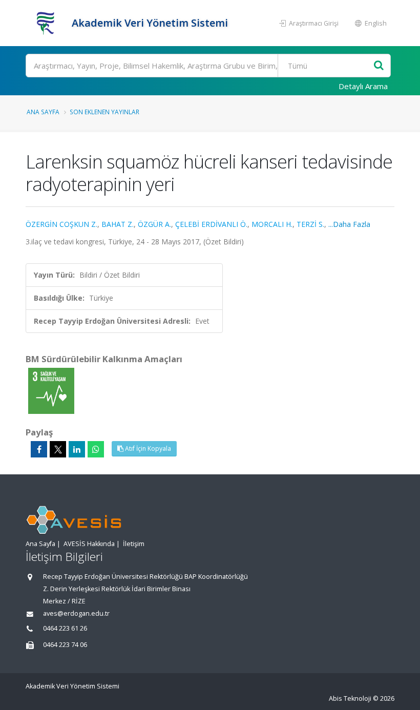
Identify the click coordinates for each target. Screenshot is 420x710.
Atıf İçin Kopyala (147, 448)
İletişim (133, 543)
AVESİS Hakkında (89, 543)
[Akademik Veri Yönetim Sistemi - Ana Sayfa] (47, 23)
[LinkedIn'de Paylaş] (77, 449)
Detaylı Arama (363, 86)
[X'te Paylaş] (58, 449)
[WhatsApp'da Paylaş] (96, 449)
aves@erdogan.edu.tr (76, 613)
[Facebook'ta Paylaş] (39, 449)
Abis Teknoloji (350, 698)
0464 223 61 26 (65, 628)
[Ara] (378, 65)
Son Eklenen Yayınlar (104, 112)
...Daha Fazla (349, 224)
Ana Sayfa (43, 112)
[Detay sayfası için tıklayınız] (51, 390)
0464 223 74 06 (65, 644)
